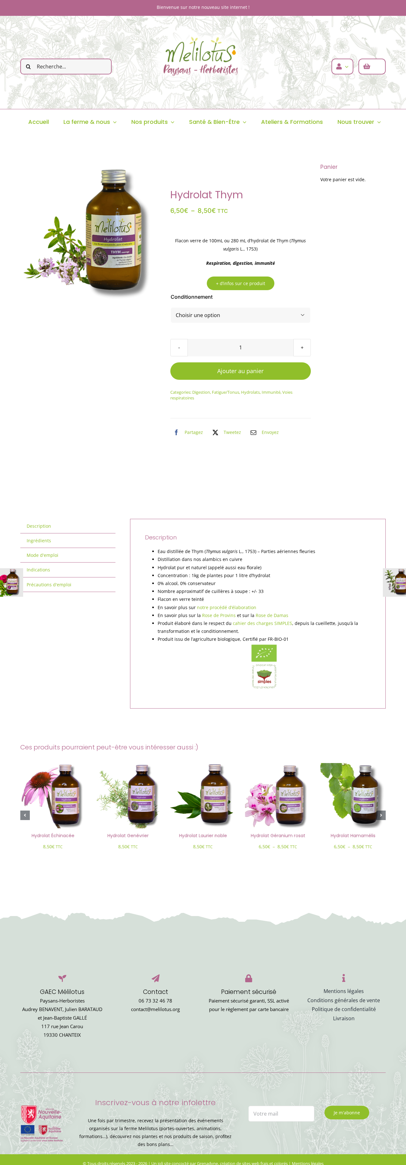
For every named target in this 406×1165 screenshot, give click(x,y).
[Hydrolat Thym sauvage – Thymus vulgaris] (90, 230)
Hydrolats (250, 392)
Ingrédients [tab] (39, 541)
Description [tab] (39, 526)
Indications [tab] (38, 570)
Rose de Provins (219, 615)
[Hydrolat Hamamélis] (352, 766)
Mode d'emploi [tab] (42, 555)
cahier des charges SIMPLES (262, 623)
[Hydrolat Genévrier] (127, 766)
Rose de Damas (272, 615)
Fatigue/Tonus (225, 392)
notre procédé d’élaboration (226, 607)
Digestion (201, 392)
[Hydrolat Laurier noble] (203, 766)
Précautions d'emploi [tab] (49, 585)
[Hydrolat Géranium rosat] (278, 766)
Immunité (271, 392)
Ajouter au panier (240, 371)
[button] (25, 815)
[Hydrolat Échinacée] (53, 766)
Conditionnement (192, 297)
